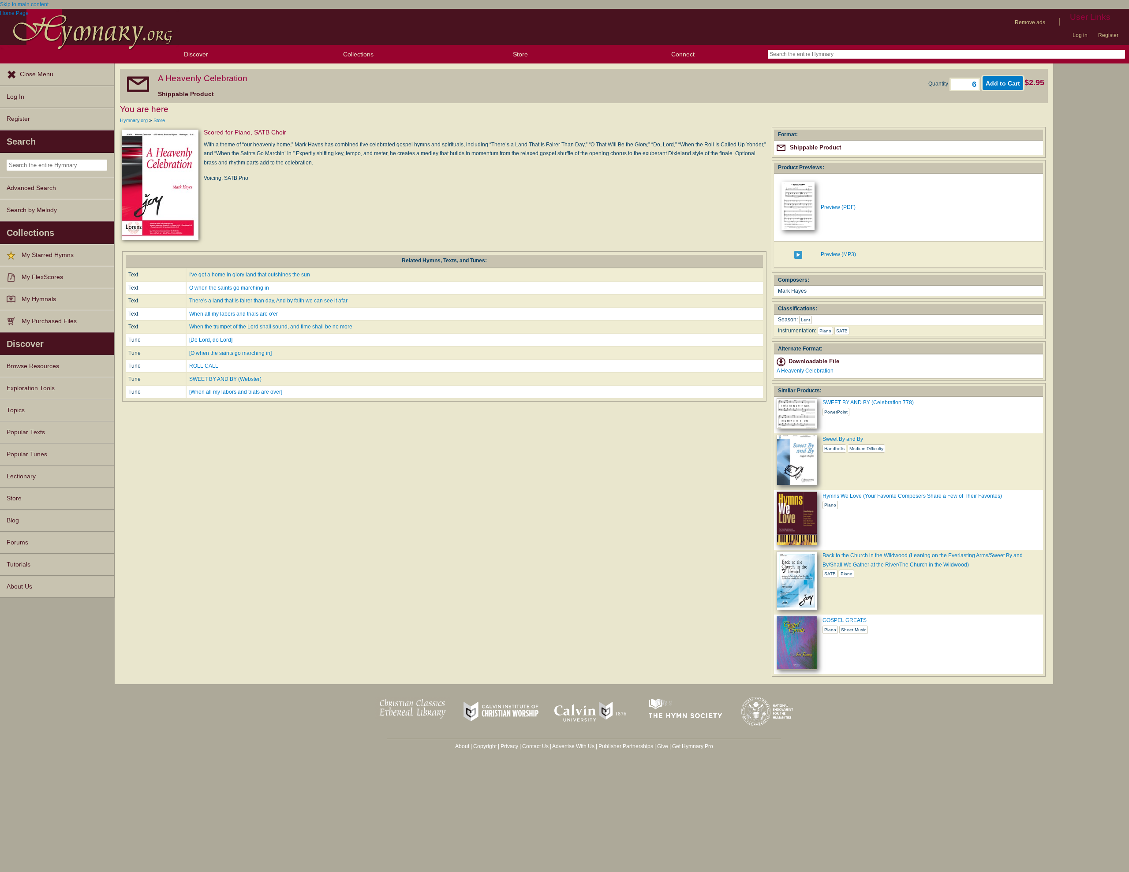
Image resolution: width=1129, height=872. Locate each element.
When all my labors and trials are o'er (233, 314)
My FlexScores (42, 277)
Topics (16, 410)
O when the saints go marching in (229, 288)
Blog (13, 520)
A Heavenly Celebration (805, 371)
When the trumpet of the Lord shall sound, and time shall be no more (270, 327)
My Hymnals (39, 299)
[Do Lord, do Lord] (210, 340)
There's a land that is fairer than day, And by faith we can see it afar (268, 301)
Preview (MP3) (838, 254)
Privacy (509, 746)
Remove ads (1030, 22)
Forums (17, 542)
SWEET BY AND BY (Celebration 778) (868, 402)
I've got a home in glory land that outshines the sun (249, 275)
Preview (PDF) (838, 207)
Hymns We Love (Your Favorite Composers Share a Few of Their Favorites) (912, 496)
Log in (1080, 35)
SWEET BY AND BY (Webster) (225, 379)
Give (662, 746)
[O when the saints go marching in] (230, 353)
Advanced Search (31, 188)
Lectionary (21, 476)
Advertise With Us (573, 746)
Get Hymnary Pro (692, 746)
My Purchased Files (49, 321)
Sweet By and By (842, 439)
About (462, 746)
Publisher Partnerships (625, 746)
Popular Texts (26, 432)
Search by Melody (32, 210)
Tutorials (18, 564)
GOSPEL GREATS (844, 620)
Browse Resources (33, 366)
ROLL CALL (203, 366)
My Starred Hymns (48, 255)
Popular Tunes (27, 454)
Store (520, 54)
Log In (15, 96)
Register (1108, 35)
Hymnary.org (134, 120)
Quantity (939, 84)
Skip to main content (24, 4)
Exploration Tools (31, 388)
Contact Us (535, 746)
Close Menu (36, 74)
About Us (19, 586)
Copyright (485, 746)
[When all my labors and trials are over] (235, 392)
